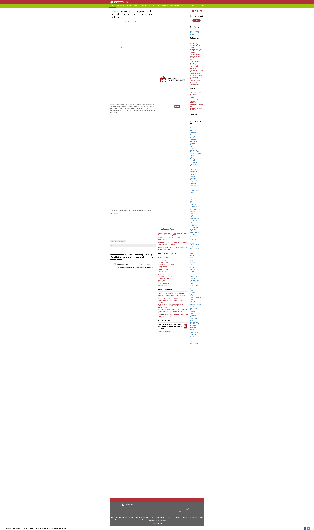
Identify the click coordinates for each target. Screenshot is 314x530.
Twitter (189, 510)
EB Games (193, 194)
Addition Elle (193, 131)
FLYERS (128, 6)
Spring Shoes (161, 281)
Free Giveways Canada (196, 70)
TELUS (192, 320)
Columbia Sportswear (196, 180)
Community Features (195, 61)
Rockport (192, 292)
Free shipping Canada (196, 72)
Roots (191, 296)
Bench (192, 155)
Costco (192, 181)
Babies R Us (193, 150)
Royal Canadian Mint (195, 297)
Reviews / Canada (195, 80)
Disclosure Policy (194, 99)
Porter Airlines (194, 281)
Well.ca (192, 341)
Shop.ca (192, 303)
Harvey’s (192, 213)
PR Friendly (193, 103)
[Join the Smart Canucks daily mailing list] (201, 11)
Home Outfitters (194, 218)
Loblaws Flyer (162, 271)
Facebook (189, 508)
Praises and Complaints (196, 79)
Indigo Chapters (194, 224)
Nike (191, 264)
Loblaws (192, 243)
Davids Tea (193, 185)
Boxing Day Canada (163, 260)
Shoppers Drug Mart (120, 241)
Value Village (193, 334)
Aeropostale (193, 132)
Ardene (192, 145)
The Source (193, 325)
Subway (192, 317)
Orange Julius (194, 274)
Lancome (192, 234)
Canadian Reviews (163, 262)
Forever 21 (193, 199)
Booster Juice (193, 164)
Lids (191, 241)
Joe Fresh (193, 229)
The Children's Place (195, 324)
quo (112, 241)
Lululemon (193, 246)
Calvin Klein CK (194, 169)
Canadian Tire (193, 171)
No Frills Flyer (162, 275)
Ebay (191, 192)
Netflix (191, 260)
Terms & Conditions (153, 525)
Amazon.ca (193, 139)
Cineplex (192, 176)
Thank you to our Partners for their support (194, 32)
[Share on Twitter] (308, 528)
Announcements (194, 42)
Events (192, 63)
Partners (192, 101)
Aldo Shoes (193, 138)
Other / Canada (194, 77)
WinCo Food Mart (195, 343)
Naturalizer (193, 259)
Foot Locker (193, 197)
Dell (191, 187)
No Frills (192, 267)
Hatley (192, 215)
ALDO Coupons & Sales (164, 257)
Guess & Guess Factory (196, 210)
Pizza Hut (192, 278)
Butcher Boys (193, 167)
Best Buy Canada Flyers (164, 259)
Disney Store (193, 188)
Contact (192, 97)
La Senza (192, 236)
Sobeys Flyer (161, 280)
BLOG (112, 6)
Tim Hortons (193, 327)
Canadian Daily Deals (196, 49)
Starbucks (193, 315)
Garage (192, 202)
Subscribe (196, 20)
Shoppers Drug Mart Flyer (165, 278)
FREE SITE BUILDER (176, 6)
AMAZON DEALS (162, 6)
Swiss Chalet (193, 318)
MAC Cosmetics (194, 248)
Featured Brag (194, 65)
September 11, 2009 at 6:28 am (148, 264)
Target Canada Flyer (163, 283)
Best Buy (192, 159)
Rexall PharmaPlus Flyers (165, 276)
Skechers (192, 306)
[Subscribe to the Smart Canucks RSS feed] (198, 11)
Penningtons (193, 276)
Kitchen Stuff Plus (195, 232)
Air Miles (192, 136)
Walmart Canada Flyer (164, 285)
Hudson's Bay (194, 220)
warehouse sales (194, 84)
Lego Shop (193, 239)
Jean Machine (194, 227)
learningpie (161, 309)
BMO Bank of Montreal (196, 162)
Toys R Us (193, 331)
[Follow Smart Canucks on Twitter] (193, 11)
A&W (191, 148)
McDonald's (193, 252)
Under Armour (194, 332)
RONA (192, 294)
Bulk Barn (192, 166)
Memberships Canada (196, 75)
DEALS (144, 6)
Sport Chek (193, 311)
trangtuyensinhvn (162, 293)
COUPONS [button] (120, 6)
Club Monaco (193, 178)
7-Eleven (192, 127)
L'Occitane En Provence (196, 245)
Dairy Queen (193, 183)
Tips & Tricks (193, 82)
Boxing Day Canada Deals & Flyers (167, 331)
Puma (191, 283)
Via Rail (192, 336)
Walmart (192, 338)
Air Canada (193, 134)
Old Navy (192, 273)
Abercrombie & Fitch (195, 129)
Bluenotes (192, 160)
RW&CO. (192, 299)
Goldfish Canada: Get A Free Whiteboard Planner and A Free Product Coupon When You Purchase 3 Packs (172, 295)
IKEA (191, 222)
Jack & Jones (193, 225)
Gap (191, 201)
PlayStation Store (194, 280)
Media (179, 511)
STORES (151, 6)
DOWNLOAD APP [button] (198, 6)
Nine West (193, 266)
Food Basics (193, 195)
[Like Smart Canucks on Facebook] (195, 11)
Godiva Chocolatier (195, 206)
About (179, 510)
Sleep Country (194, 308)
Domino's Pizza (194, 190)
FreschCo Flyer (162, 267)
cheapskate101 (130, 21)
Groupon (192, 208)
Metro (191, 253)
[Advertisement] (157, 8)
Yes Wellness (193, 345)
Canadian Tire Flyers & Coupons (167, 264)
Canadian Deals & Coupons (143, 21)
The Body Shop (194, 322)
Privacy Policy (162, 525)
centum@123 (161, 304)
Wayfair (192, 339)
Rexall (191, 290)
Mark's (192, 250)
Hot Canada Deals (167, 229)
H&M (191, 217)
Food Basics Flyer (163, 266)
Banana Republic (194, 152)
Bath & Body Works (195, 153)
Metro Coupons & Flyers (164, 273)
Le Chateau (193, 238)
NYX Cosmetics (194, 269)
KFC (191, 231)
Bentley (192, 157)
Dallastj (160, 299)
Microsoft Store (194, 257)
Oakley (192, 271)
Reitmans (192, 289)
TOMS (192, 329)
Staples (192, 313)
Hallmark (192, 211)
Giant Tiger (193, 204)
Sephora (192, 301)
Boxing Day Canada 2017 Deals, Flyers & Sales (195, 94)
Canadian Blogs (194, 44)
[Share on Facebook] (305, 528)
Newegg (192, 262)
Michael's (192, 255)
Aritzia (191, 146)
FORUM (136, 6)
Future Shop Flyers (163, 269)
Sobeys (192, 310)
